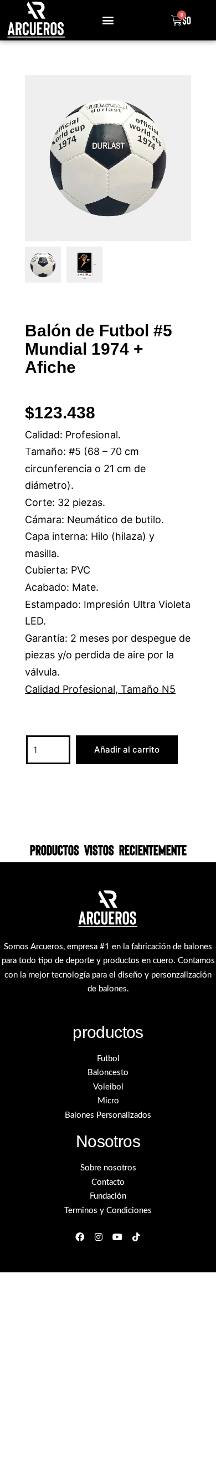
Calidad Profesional (70, 689)
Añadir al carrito (127, 749)
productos (108, 1032)
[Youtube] (118, 1237)
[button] (108, 20)
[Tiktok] (136, 1237)
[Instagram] (99, 1237)
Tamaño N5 (148, 689)
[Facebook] (80, 1237)
